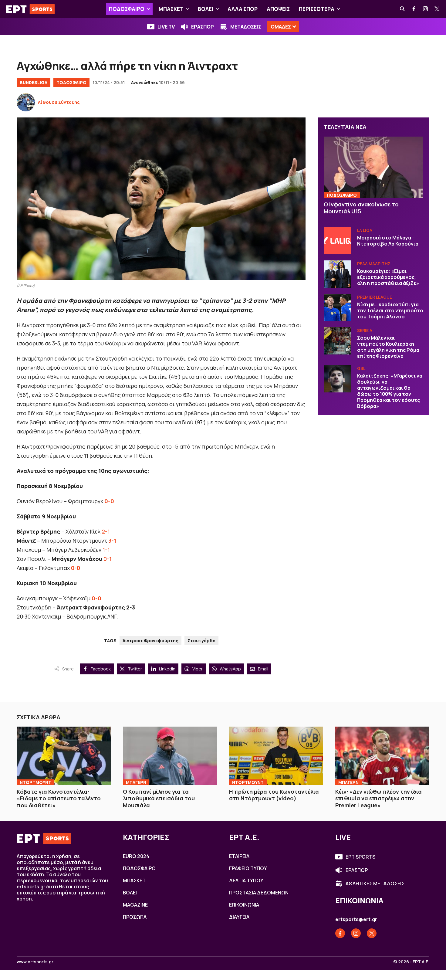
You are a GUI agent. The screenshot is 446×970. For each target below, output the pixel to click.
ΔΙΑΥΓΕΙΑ (239, 917)
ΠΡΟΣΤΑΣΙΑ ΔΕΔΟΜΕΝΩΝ (259, 892)
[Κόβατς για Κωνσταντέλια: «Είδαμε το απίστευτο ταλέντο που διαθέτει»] (64, 756)
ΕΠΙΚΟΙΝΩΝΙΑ (244, 904)
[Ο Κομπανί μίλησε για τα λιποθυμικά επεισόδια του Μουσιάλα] (170, 756)
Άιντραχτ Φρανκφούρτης (150, 640)
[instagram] (425, 9)
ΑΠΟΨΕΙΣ (278, 8)
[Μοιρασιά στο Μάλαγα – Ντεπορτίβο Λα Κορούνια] (337, 240)
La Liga (364, 230)
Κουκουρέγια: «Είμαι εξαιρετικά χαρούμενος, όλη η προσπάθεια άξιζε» (388, 277)
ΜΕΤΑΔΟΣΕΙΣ (245, 26)
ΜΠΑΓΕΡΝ (136, 782)
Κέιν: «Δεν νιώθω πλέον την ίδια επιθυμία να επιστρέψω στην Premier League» (378, 798)
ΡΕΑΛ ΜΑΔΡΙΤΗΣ (373, 263)
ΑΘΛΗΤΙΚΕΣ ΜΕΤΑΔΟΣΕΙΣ (375, 883)
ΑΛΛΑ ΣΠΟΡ (243, 8)
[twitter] (437, 9)
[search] (402, 9)
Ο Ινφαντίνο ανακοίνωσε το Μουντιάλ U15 (361, 208)
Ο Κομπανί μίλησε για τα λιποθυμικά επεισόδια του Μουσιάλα (159, 798)
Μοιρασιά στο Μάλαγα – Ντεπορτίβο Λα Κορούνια (387, 240)
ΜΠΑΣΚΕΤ (171, 8)
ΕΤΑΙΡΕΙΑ (239, 856)
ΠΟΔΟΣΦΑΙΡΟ (126, 8)
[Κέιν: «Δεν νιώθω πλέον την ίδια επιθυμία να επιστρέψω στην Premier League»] (382, 756)
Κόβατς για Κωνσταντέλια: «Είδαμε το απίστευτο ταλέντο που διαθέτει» (59, 798)
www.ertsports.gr (35, 962)
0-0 (75, 567)
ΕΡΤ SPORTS (360, 856)
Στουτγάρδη (201, 640)
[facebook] (414, 9)
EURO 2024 (136, 856)
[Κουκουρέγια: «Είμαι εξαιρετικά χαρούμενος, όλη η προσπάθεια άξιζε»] (337, 274)
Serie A (364, 330)
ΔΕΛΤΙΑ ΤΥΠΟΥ (246, 880)
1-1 (106, 549)
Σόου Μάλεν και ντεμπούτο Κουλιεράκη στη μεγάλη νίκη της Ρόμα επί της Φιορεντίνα (388, 346)
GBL (361, 368)
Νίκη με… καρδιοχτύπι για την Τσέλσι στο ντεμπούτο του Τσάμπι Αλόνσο (390, 310)
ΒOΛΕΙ (205, 8)
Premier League (374, 297)
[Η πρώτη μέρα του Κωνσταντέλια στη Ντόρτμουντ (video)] (276, 756)
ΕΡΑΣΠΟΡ (202, 26)
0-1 (107, 558)
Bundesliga (33, 82)
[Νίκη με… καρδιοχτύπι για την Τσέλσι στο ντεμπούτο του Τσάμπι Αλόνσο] (337, 307)
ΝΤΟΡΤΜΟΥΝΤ (35, 782)
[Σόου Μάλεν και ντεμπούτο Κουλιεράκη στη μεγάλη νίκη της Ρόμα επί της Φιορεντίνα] (337, 340)
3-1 (112, 540)
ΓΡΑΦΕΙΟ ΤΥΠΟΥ (248, 868)
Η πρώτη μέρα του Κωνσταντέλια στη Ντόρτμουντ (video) (274, 795)
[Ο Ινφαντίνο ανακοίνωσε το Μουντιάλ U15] (373, 167)
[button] (148, 9)
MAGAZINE (135, 904)
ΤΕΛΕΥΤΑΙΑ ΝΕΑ (345, 127)
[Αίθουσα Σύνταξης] (26, 102)
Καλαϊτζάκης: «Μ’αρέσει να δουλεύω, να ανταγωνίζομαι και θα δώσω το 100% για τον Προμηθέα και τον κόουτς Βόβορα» (389, 390)
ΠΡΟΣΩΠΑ (135, 917)
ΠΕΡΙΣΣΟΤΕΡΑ (316, 8)
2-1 (106, 531)
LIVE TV (166, 26)
